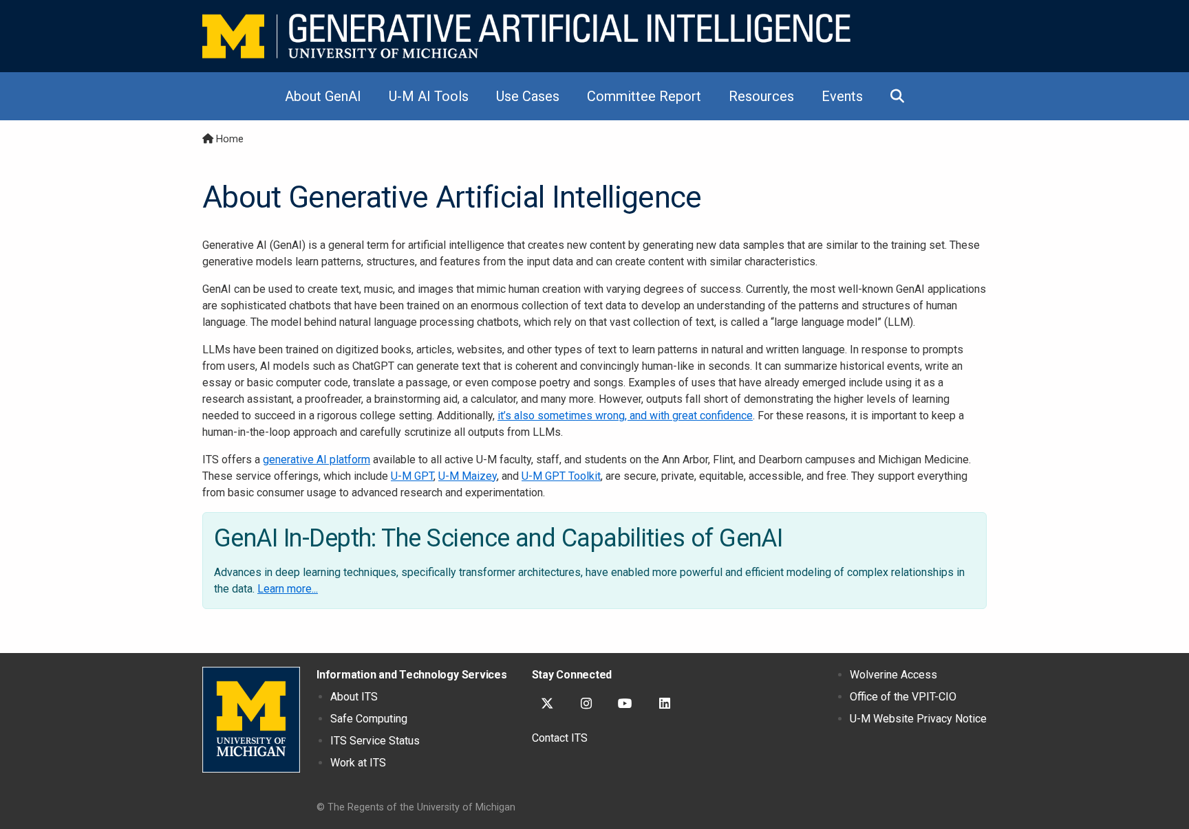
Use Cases (527, 96)
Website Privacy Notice (918, 718)
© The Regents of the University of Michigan (416, 807)
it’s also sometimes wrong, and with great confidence (625, 415)
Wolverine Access (893, 674)
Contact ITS (560, 737)
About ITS (354, 696)
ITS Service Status (375, 740)
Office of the (903, 696)
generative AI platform (316, 459)
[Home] (526, 36)
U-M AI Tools (429, 96)
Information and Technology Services (412, 674)
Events (842, 96)
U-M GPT (412, 476)
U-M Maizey (467, 476)
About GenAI (323, 96)
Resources (761, 96)
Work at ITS (358, 762)
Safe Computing (368, 718)
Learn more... (287, 588)
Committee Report (644, 96)
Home (230, 139)
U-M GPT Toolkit (561, 476)
